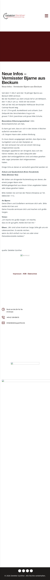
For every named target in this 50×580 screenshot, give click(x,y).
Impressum (17, 274)
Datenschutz (32, 274)
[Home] (14, 15)
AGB (24, 274)
